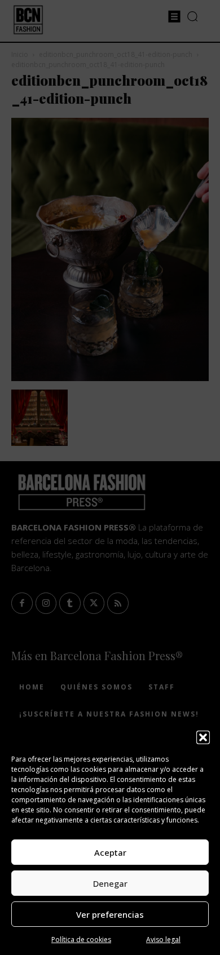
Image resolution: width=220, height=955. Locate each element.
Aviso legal (163, 939)
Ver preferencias (110, 914)
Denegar (110, 883)
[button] (203, 737)
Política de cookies (81, 939)
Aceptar (110, 852)
